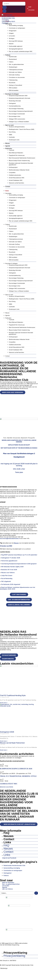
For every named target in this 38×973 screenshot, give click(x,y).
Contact (7, 186)
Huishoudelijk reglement (15, 46)
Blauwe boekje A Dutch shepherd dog (19, 160)
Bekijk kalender (6, 787)
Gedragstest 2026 (7, 732)
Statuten (11, 43)
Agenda (7, 146)
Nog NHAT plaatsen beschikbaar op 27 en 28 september (19, 555)
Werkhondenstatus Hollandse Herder (19, 170)
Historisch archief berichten (16, 183)
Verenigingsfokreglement (16, 49)
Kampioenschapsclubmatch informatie (19, 98)
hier (23, 469)
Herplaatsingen (13, 67)
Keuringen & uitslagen (12, 94)
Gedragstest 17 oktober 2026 (10, 558)
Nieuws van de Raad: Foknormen (12, 743)
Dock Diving (12, 132)
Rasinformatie (13, 56)
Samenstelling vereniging (16, 195)
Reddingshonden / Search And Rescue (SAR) (21, 129)
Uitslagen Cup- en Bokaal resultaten (19, 121)
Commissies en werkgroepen (17, 197)
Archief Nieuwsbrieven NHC (16, 177)
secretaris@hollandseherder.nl (10, 538)
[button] (19, 189)
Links (7, 842)
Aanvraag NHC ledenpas (16, 41)
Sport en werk (9, 125)
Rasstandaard (13, 59)
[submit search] (4, 7)
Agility (10, 134)
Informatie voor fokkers (15, 72)
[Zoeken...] (13, 4)
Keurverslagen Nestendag (16, 108)
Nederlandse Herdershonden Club (14, 865)
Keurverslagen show (14, 116)
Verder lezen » (4, 702)
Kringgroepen (12, 30)
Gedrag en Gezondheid (15, 85)
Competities (12, 172)
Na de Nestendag (6, 578)
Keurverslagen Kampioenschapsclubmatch (21, 111)
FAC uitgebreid (6, 581)
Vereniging (8, 193)
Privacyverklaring (15, 952)
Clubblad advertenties (15, 175)
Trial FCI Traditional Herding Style (13, 695)
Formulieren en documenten (17, 77)
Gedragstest (12, 103)
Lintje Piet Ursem (6, 575)
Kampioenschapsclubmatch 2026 (18, 95)
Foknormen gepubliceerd (9, 561)
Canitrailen (12, 137)
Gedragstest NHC (8, 784)
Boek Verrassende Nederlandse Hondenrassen (22, 158)
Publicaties (8, 148)
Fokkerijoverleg (13, 80)
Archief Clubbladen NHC (15, 180)
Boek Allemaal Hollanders (16, 152)
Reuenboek (12, 82)
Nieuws (7, 143)
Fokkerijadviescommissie (16, 69)
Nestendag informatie (15, 100)
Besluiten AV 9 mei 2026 (9, 569)
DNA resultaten (13, 88)
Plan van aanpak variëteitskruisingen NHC (20, 51)
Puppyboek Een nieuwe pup (16, 155)
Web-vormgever (13, 968)
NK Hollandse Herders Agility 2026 (12, 566)
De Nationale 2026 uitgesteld (10, 584)
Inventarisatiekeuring (15, 106)
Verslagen (11, 38)
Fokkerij (7, 55)
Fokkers (11, 62)
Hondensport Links (14, 139)
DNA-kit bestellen (13, 90)
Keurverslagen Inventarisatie (17, 113)
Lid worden (12, 36)
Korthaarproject (13, 167)
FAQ (6, 833)
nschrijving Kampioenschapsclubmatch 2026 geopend (19, 564)
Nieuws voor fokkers (8, 572)
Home (7, 190)
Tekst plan (19, 472)
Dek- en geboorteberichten (16, 64)
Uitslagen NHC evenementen (17, 119)
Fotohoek (11, 150)
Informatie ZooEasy (14, 75)
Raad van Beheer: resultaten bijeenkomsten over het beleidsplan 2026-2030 (17, 588)
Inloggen (11, 33)
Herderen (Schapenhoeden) (17, 126)
